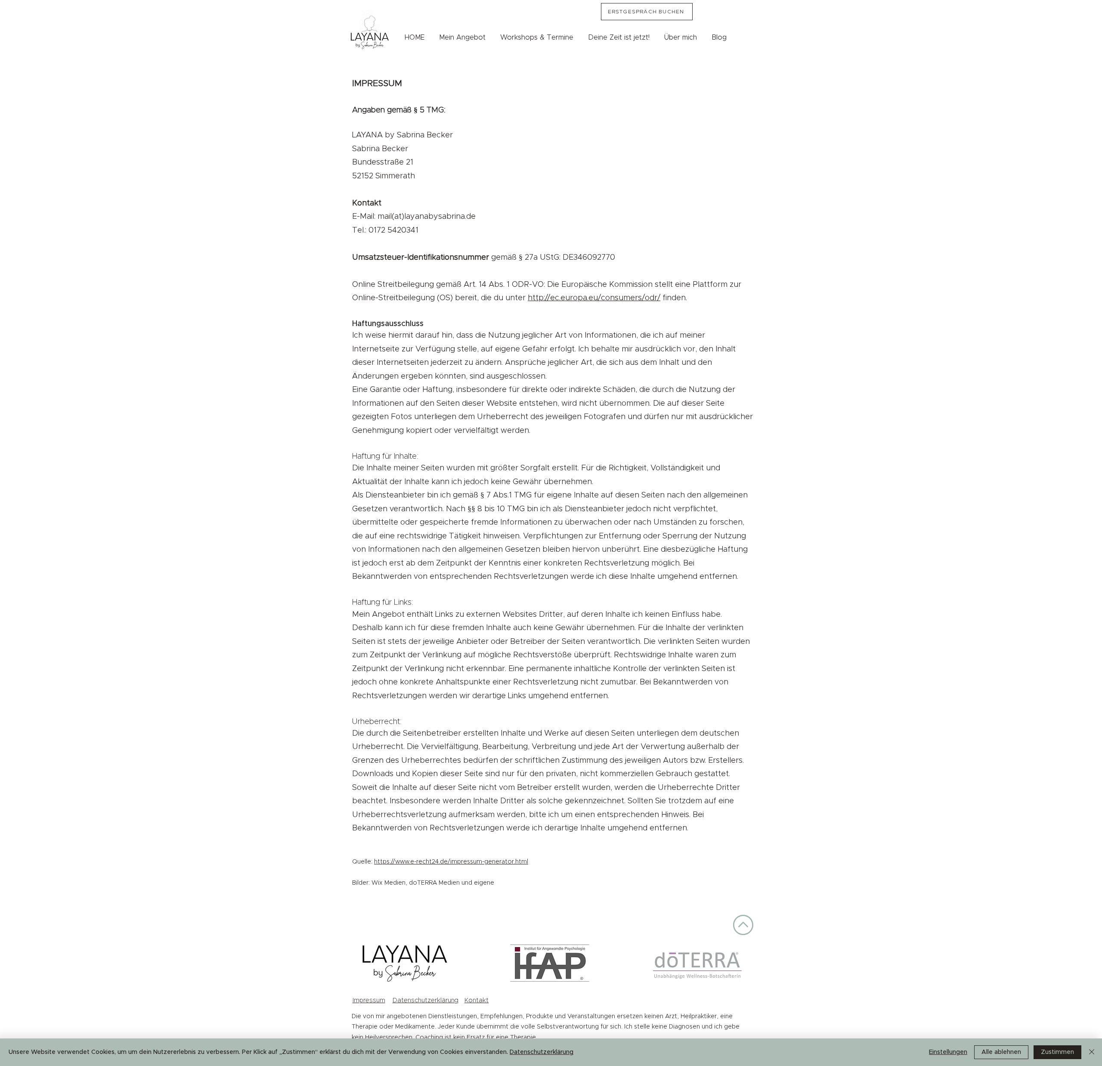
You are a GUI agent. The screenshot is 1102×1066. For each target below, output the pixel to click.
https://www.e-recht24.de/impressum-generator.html (451, 862)
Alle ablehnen (1001, 1052)
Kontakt (476, 1000)
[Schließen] (1092, 1052)
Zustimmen (1057, 1052)
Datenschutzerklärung (425, 1000)
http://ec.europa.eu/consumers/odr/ (594, 298)
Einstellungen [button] (948, 1052)
